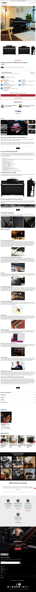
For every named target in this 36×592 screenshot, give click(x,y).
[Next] (34, 442)
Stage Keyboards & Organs (4, 569)
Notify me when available (18, 98)
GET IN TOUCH (18, 548)
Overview (2, 118)
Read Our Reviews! (18, 522)
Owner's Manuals (4, 402)
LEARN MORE (23, 0)
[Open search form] (29, 2)
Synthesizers (2, 570)
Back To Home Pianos (4, 5)
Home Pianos (2, 568)
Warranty (2, 397)
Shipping (2, 399)
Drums (1, 571)
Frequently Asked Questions (6, 392)
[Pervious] (1, 442)
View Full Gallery (18, 60)
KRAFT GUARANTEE (28, 510)
